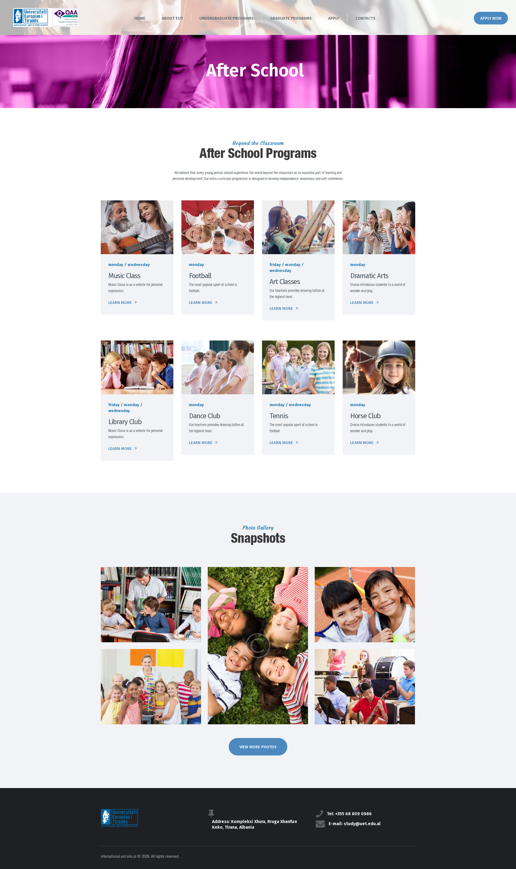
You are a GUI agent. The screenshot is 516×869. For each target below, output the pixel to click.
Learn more (120, 302)
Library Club (124, 422)
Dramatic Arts (369, 276)
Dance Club (204, 416)
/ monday (291, 264)
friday (275, 264)
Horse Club (365, 416)
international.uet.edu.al (118, 857)
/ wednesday (137, 264)
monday (115, 264)
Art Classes (285, 282)
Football (200, 276)
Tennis (279, 416)
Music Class (124, 276)
